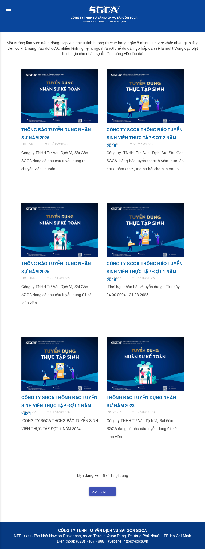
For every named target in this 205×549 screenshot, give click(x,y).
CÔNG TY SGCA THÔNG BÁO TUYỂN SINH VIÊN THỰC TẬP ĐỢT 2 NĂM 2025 (145, 132)
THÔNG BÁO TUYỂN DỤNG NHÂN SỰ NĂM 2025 (56, 266)
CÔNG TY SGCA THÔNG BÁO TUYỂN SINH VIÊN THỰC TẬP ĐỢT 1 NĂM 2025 (145, 266)
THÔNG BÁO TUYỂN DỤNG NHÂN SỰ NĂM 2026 (56, 132)
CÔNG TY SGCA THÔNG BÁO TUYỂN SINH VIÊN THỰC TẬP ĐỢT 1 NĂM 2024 (59, 400)
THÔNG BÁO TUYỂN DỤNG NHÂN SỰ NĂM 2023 (141, 400)
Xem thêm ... (102, 491)
